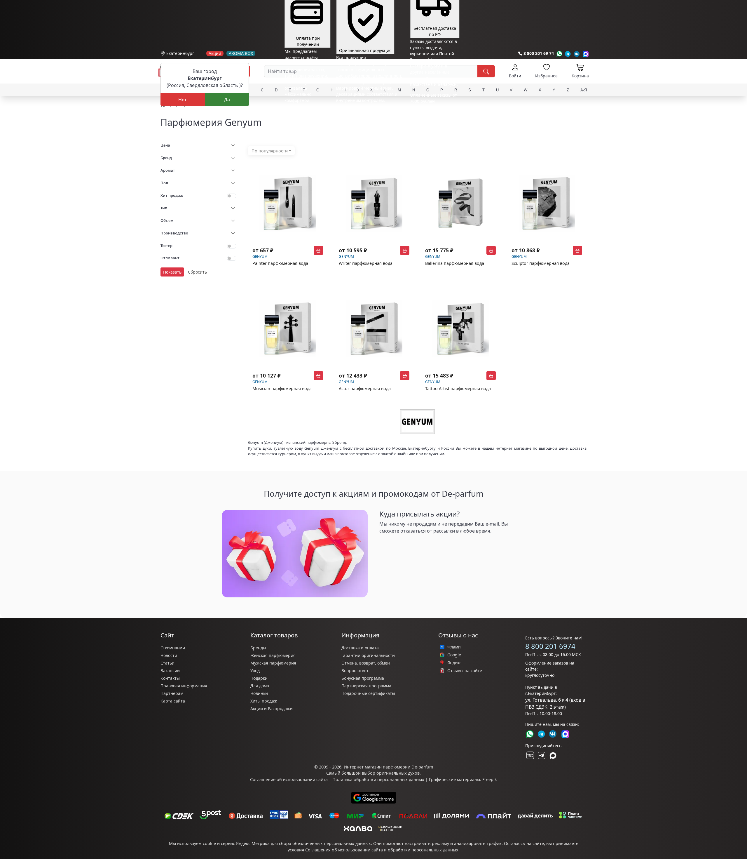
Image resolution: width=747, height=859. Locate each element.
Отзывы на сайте (464, 670)
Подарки (259, 678)
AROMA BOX (241, 53)
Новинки (259, 693)
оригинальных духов (398, 773)
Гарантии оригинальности (368, 655)
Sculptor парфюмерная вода (541, 263)
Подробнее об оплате (306, 111)
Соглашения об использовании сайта (344, 850)
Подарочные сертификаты (368, 693)
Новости (168, 655)
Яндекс (454, 662)
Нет (182, 99)
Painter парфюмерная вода (280, 263)
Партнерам (171, 693)
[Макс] (553, 755)
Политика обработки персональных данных (378, 779)
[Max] (586, 54)
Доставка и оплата (360, 648)
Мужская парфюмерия (273, 663)
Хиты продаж (263, 701)
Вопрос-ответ (355, 670)
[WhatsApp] (559, 54)
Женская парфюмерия (273, 655)
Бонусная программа (362, 678)
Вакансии (170, 670)
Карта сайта (172, 701)
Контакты (170, 678)
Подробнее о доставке (432, 124)
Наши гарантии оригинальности (369, 111)
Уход (255, 670)
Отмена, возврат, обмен (365, 663)
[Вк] (577, 54)
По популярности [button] (270, 151)
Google (454, 655)
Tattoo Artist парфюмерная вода (458, 388)
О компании (172, 648)
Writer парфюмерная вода (365, 263)
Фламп (454, 647)
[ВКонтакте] (529, 755)
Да (227, 99)
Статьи (167, 663)
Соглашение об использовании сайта (289, 779)
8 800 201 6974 (550, 646)
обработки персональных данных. (424, 850)
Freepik (489, 779)
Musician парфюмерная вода (282, 388)
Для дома (259, 685)
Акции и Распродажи (271, 708)
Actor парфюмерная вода (365, 388)
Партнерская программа (366, 685)
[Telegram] (568, 54)
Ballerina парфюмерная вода (454, 263)
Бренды (258, 648)
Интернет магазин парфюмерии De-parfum (388, 767)
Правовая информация (183, 685)
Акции (215, 53)
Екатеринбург (180, 53)
